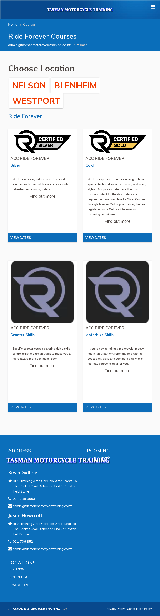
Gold (89, 165)
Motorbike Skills (99, 334)
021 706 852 (23, 541)
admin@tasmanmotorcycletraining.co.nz (39, 45)
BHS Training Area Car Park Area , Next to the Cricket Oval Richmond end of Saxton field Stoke (45, 486)
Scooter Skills (22, 334)
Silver (15, 165)
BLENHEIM (75, 85)
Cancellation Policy (139, 608)
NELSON (29, 85)
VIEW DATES (20, 237)
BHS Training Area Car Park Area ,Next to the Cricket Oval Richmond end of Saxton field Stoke (44, 529)
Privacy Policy (115, 608)
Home (12, 25)
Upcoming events (98, 457)
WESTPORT (36, 100)
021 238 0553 (24, 498)
